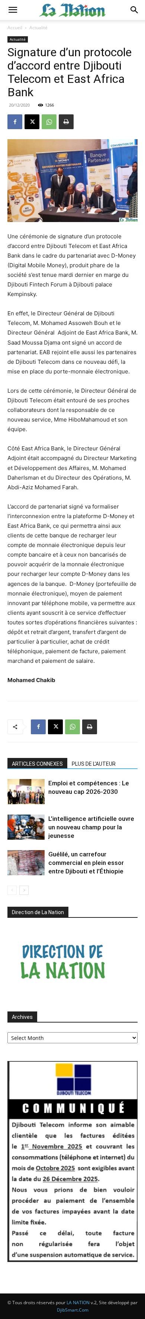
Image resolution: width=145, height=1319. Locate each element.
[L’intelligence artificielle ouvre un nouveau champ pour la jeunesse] (26, 827)
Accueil (14, 27)
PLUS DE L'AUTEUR (94, 764)
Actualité (38, 27)
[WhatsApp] (49, 121)
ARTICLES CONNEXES (37, 764)
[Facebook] (14, 121)
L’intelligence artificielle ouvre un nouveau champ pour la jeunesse (91, 827)
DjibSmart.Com (72, 1310)
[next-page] (24, 890)
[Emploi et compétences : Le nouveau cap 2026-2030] (26, 792)
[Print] (66, 121)
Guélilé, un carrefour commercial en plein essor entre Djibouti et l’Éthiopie (86, 862)
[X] (32, 121)
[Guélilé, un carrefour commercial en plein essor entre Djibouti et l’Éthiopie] (26, 863)
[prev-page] (12, 890)
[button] (13, 10)
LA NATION (78, 1302)
